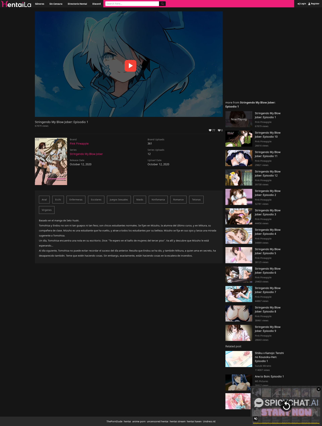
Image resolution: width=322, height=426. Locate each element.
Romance (178, 199)
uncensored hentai (157, 421)
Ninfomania (158, 199)
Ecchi (58, 199)
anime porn (139, 421)
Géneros (39, 3)
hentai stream (177, 421)
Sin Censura (55, 3)
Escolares (96, 199)
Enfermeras (76, 199)
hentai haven (194, 421)
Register (314, 3)
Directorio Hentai (77, 3)
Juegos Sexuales (119, 199)
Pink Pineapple (79, 143)
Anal (44, 199)
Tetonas (196, 199)
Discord (96, 3)
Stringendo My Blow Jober (86, 154)
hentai (127, 421)
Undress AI (209, 421)
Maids (139, 199)
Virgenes (47, 209)
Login (303, 3)
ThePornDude (114, 421)
